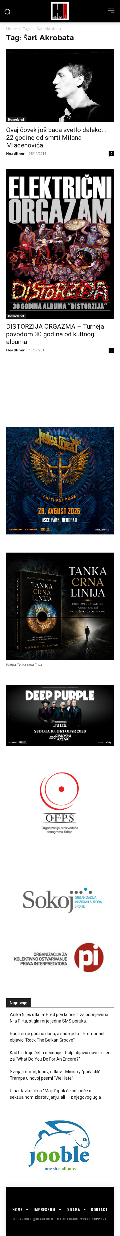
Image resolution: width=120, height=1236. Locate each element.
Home (11, 28)
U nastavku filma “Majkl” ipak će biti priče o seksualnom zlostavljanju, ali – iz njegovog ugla (55, 1094)
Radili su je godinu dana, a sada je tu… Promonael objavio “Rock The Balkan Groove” (57, 1036)
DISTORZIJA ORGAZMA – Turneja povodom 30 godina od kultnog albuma (55, 334)
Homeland (16, 119)
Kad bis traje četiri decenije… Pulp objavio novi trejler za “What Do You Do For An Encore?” (60, 1056)
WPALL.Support (93, 1219)
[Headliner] (60, 11)
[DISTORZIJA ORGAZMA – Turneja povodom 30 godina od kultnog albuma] (60, 244)
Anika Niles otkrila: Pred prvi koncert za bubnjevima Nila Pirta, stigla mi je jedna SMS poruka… (59, 1017)
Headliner (15, 153)
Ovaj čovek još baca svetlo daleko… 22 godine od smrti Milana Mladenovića (56, 137)
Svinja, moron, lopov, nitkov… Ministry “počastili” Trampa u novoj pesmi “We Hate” (55, 1075)
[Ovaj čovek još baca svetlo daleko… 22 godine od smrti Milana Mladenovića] (60, 85)
